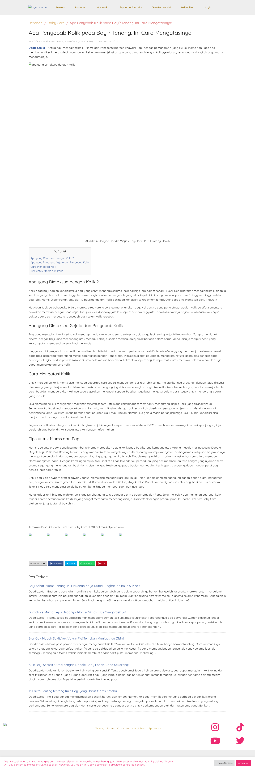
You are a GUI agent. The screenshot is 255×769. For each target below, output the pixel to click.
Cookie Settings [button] (224, 763)
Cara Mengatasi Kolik (43, 266)
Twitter (72, 563)
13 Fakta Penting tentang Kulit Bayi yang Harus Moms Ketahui (73, 691)
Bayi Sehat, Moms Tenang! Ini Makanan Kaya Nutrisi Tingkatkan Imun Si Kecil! (84, 586)
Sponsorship (155, 728)
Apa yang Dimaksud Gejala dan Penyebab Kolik (60, 262)
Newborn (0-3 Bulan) (79, 41)
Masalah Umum (53, 41)
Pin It (102, 563)
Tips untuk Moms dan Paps (47, 271)
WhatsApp (87, 563)
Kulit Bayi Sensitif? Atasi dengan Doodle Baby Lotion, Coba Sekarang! (79, 665)
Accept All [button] (243, 763)
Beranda (35, 23)
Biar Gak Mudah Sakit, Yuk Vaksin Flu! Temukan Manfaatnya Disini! (76, 638)
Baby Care (56, 23)
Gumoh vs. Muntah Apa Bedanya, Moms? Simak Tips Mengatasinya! (77, 612)
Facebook (57, 563)
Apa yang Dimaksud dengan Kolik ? (52, 258)
